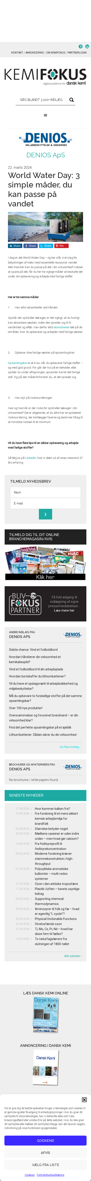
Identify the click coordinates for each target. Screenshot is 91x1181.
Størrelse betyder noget (51, 829)
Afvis (45, 1153)
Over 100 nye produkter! (25, 708)
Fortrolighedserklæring (50, 1175)
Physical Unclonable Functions (56, 919)
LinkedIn (30, 458)
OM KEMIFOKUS (55, 52)
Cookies (30, 1175)
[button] (84, 1100)
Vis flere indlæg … (70, 747)
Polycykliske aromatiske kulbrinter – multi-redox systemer (51, 874)
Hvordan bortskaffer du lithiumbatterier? (37, 676)
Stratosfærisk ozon (48, 924)
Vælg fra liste (45, 1165)
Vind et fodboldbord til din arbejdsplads (36, 669)
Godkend (45, 1141)
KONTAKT (17, 52)
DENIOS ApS (45, 155)
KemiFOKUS (46, 77)
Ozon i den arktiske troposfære (56, 884)
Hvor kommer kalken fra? (52, 808)
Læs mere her (64, 610)
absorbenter (62, 327)
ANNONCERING (34, 52)
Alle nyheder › (73, 956)
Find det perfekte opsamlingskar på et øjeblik (40, 727)
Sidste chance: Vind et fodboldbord (33, 649)
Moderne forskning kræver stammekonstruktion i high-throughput (54, 859)
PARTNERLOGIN (77, 52)
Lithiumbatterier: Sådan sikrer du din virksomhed (42, 734)
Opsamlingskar (17, 363)
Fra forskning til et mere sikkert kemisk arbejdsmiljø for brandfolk (56, 818)
